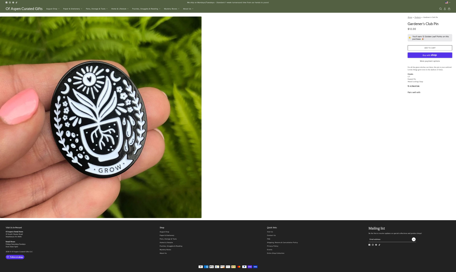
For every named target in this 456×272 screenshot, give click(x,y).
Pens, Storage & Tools (168, 239)
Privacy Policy (272, 246)
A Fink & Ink (414, 86)
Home (410, 17)
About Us (163, 253)
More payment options (430, 61)
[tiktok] (16, 2)
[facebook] (6, 2)
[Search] (440, 9)
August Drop (164, 232)
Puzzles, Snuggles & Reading (171, 246)
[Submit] (414, 239)
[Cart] (449, 9)
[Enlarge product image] (101, 117)
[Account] (445, 9)
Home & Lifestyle (166, 242)
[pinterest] (13, 2)
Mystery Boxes (165, 249)
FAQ (268, 239)
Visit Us (270, 232)
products (417, 17)
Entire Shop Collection (275, 253)
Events (269, 249)
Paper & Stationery (167, 235)
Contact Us (271, 235)
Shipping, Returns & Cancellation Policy (282, 242)
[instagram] (10, 2)
